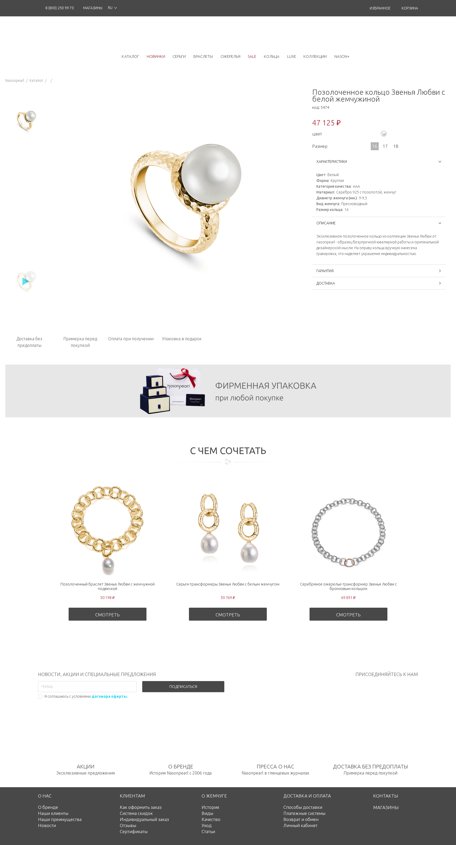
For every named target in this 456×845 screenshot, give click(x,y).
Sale (252, 56)
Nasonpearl (14, 80)
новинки (156, 56)
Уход (207, 825)
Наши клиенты (53, 813)
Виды (207, 813)
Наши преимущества (60, 819)
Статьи (208, 831)
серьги (179, 56)
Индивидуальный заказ (144, 819)
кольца (271, 56)
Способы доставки (302, 807)
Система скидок (136, 813)
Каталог (36, 80)
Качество (211, 819)
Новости (47, 825)
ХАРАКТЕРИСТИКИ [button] (331, 161)
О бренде (48, 807)
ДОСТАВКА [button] (325, 283)
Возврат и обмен (301, 819)
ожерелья (230, 56)
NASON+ (342, 56)
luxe (291, 56)
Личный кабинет (300, 825)
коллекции (315, 56)
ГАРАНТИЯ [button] (325, 271)
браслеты (203, 56)
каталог (130, 56)
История (210, 807)
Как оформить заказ (141, 807)
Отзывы (128, 825)
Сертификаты (134, 831)
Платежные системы (304, 813)
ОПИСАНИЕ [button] (326, 223)
